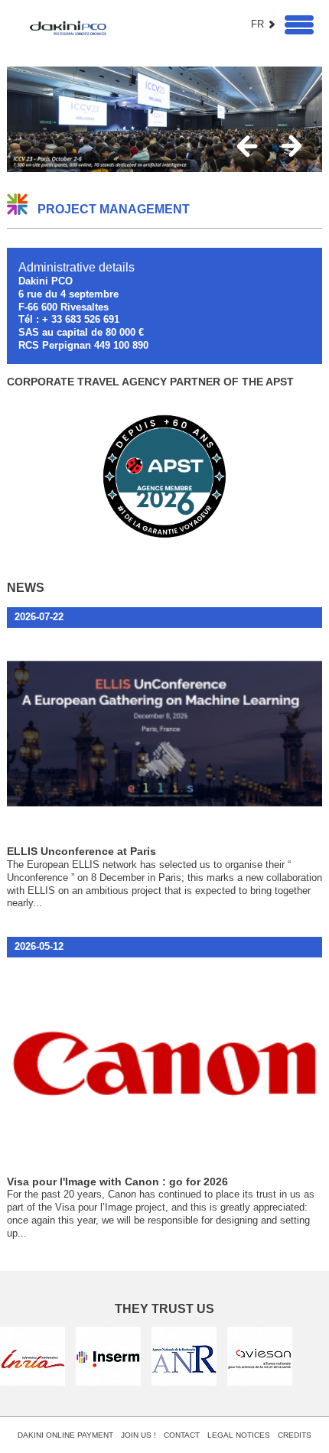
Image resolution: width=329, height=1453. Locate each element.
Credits (294, 1435)
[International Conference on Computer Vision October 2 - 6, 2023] (165, 119)
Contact (182, 1435)
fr (257, 24)
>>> (292, 147)
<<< (247, 147)
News (25, 587)
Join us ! (138, 1435)
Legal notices (238, 1435)
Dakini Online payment (65, 1435)
